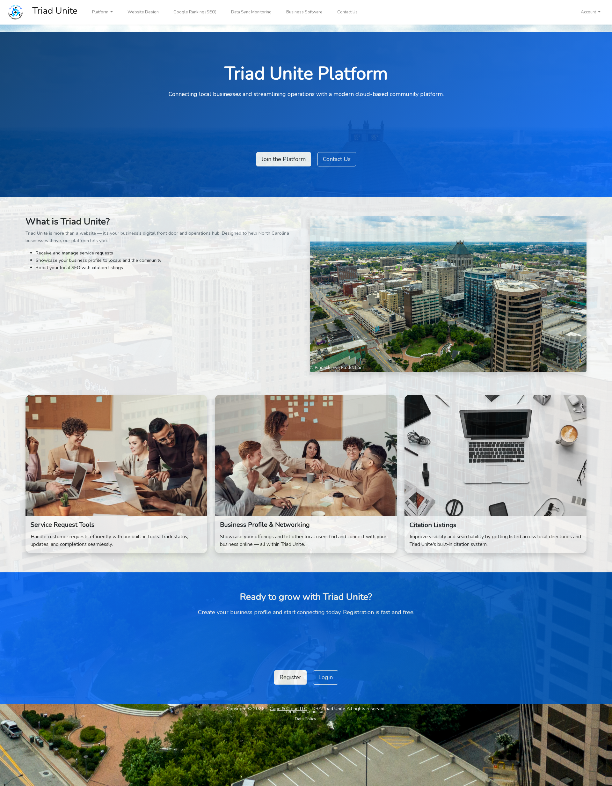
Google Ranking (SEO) (194, 12)
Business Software (304, 12)
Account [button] (589, 12)
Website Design (143, 12)
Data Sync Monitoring (251, 12)
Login (325, 677)
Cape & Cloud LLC (288, 708)
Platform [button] (100, 12)
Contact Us (347, 12)
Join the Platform (284, 159)
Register (290, 677)
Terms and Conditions (306, 712)
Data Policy (305, 719)
